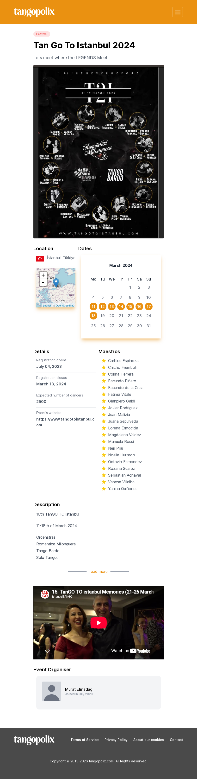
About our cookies (148, 740)
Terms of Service (84, 740)
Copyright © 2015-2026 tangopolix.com (82, 761)
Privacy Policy (116, 740)
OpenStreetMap (65, 305)
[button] (177, 12)
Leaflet (47, 305)
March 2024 (121, 265)
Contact (176, 740)
